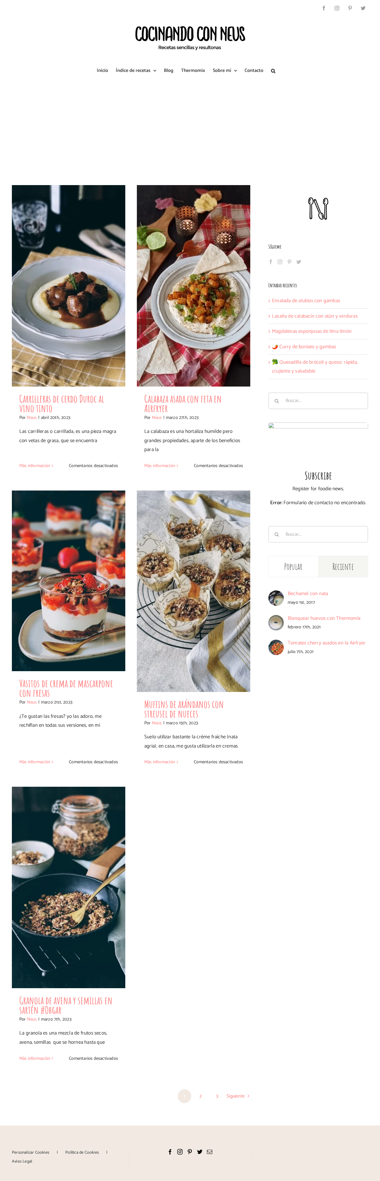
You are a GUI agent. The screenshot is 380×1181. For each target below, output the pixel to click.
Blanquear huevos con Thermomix (324, 618)
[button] (273, 71)
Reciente (343, 566)
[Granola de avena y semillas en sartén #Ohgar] (68, 887)
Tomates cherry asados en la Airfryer (326, 643)
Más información (34, 465)
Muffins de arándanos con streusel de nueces (184, 708)
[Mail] (209, 1151)
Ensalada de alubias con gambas (306, 301)
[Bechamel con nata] (276, 595)
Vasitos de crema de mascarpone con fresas (66, 688)
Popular (293, 566)
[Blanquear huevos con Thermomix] (276, 619)
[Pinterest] (289, 261)
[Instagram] (280, 261)
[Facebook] (270, 261)
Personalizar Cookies (30, 1152)
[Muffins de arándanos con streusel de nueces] (193, 591)
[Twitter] (298, 261)
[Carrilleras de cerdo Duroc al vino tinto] (68, 286)
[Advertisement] (190, 125)
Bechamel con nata (308, 593)
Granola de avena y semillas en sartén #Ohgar (66, 1005)
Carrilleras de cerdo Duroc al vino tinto (61, 403)
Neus (32, 417)
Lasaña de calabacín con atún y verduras (315, 316)
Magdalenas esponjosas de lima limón (312, 331)
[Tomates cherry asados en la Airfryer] (276, 644)
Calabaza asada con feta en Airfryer (183, 403)
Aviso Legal (22, 1161)
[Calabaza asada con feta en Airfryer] (193, 286)
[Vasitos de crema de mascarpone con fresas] (68, 581)
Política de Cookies (82, 1152)
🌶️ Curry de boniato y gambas (304, 347)
